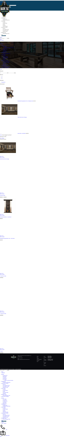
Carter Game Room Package (22, 117)
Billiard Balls (5, 376)
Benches (4, 28)
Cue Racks (4, 377)
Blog (44, 356)
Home (37, 356)
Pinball (4, 24)
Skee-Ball (4, 25)
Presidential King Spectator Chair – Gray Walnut (7, 238)
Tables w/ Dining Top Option (8, 380)
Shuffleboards (39, 359)
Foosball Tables (5, 23)
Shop (37, 361)
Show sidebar (2, 138)
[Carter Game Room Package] (9, 117)
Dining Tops (5, 378)
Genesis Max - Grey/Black (22, 133)
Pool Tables (4, 379)
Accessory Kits (5, 375)
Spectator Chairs (5, 31)
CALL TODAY (2, 40)
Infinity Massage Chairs (6, 33)
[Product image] (8, 272)
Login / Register (3, 423)
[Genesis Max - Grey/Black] (9, 133)
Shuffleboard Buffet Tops (6, 382)
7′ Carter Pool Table (3, 313)
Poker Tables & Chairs (6, 29)
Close (1, 69)
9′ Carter (1, 351)
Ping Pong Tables (5, 26)
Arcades (38, 360)
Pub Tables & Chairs (5, 30)
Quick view (1, 156)
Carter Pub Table (2, 195)
